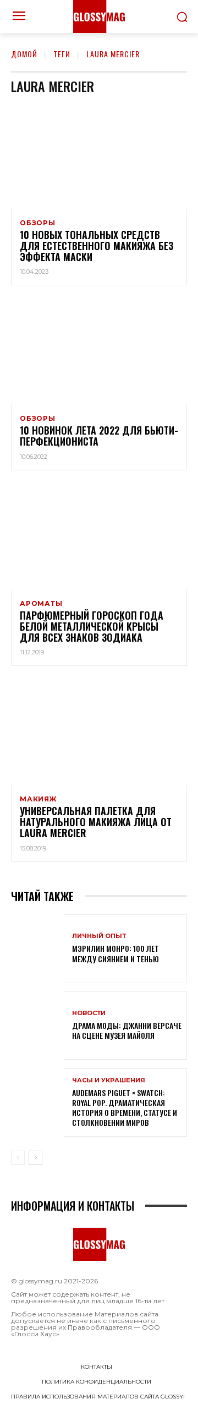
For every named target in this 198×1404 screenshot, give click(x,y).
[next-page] (35, 1158)
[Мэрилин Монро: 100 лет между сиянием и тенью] (37, 948)
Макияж (38, 799)
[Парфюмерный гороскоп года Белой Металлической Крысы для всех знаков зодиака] (99, 536)
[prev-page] (18, 1158)
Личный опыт (99, 936)
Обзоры (38, 223)
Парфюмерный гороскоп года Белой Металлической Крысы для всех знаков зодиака (91, 626)
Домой (24, 53)
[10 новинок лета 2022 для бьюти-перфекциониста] (99, 351)
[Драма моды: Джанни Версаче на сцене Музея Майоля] (37, 1025)
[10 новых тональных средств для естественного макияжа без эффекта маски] (99, 156)
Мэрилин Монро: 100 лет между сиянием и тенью (115, 953)
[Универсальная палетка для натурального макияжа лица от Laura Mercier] (99, 732)
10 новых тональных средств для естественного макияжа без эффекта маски (96, 245)
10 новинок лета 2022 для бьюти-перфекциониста (99, 435)
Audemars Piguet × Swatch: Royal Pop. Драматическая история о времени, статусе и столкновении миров (124, 1108)
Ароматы (41, 603)
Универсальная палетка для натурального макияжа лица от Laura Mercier (96, 822)
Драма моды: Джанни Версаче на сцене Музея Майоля (127, 1030)
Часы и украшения (108, 1080)
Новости (89, 1013)
